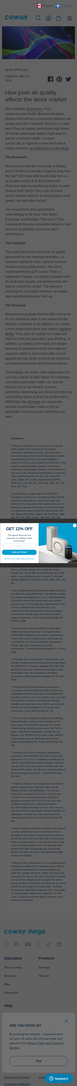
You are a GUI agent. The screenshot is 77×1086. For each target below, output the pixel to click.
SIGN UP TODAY (19, 552)
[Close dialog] (74, 525)
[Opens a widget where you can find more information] (59, 1079)
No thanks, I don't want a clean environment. (19, 559)
